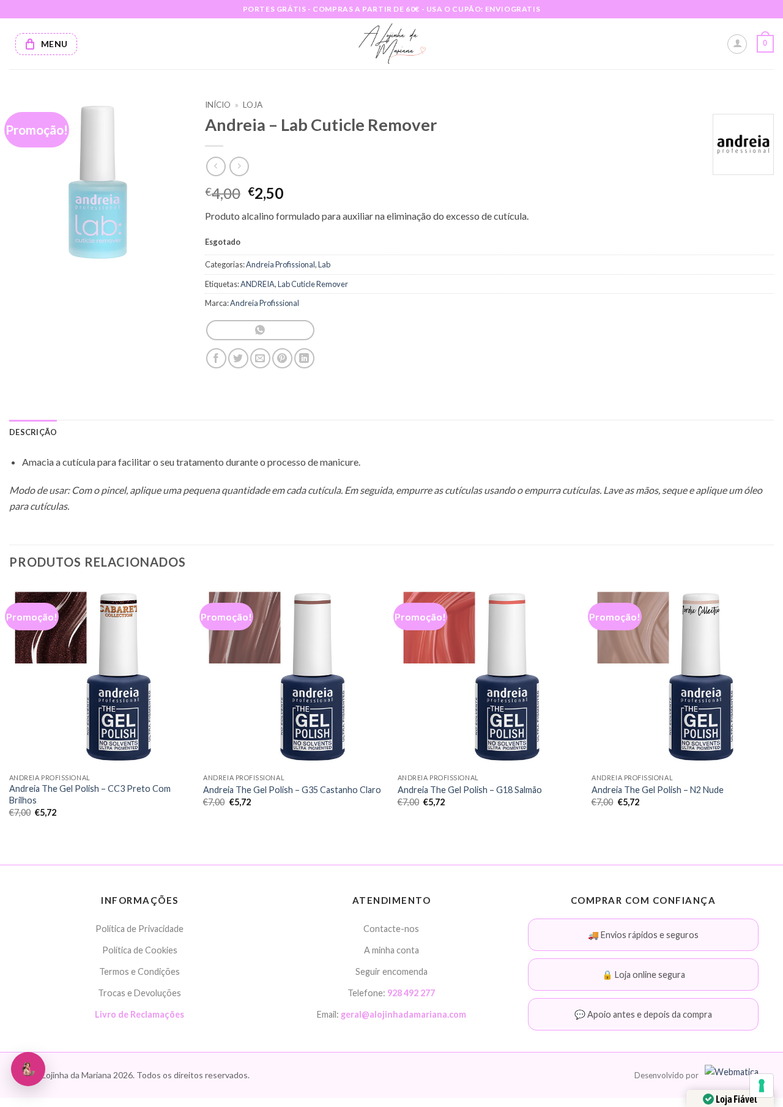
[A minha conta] (737, 44)
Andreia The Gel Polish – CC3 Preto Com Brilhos (90, 794)
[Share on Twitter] (238, 358)
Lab (324, 264)
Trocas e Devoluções (139, 993)
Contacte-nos (391, 928)
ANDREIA (257, 284)
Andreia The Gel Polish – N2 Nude (658, 790)
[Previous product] (238, 166)
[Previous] (10, 711)
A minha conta (391, 950)
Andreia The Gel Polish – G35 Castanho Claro (292, 790)
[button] (765, 44)
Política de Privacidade (139, 928)
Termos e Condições (139, 971)
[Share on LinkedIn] (304, 358)
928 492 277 (411, 993)
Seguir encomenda (391, 971)
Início (218, 105)
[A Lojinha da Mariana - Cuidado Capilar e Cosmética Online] (392, 43)
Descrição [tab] (33, 432)
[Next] (773, 711)
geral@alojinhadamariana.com (403, 1014)
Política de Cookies (139, 950)
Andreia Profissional (280, 264)
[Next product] (215, 166)
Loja (252, 105)
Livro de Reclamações (139, 1014)
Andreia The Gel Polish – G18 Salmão (470, 790)
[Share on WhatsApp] (260, 330)
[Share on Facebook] (216, 358)
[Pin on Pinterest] (282, 358)
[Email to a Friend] (260, 358)
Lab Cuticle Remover (313, 284)
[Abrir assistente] (28, 1069)
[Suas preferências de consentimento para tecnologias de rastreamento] (761, 1085)
